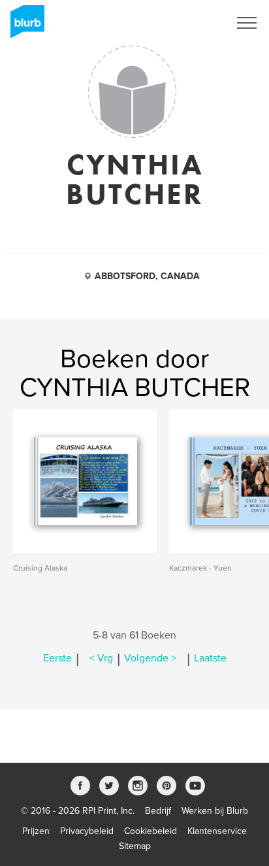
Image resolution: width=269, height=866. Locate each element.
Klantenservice (217, 831)
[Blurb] (23, 26)
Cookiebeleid (150, 831)
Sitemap (135, 846)
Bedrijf (158, 810)
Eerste (57, 658)
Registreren (189, 23)
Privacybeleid (87, 831)
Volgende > (150, 658)
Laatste (210, 658)
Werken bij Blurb (215, 810)
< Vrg (101, 658)
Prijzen (36, 831)
